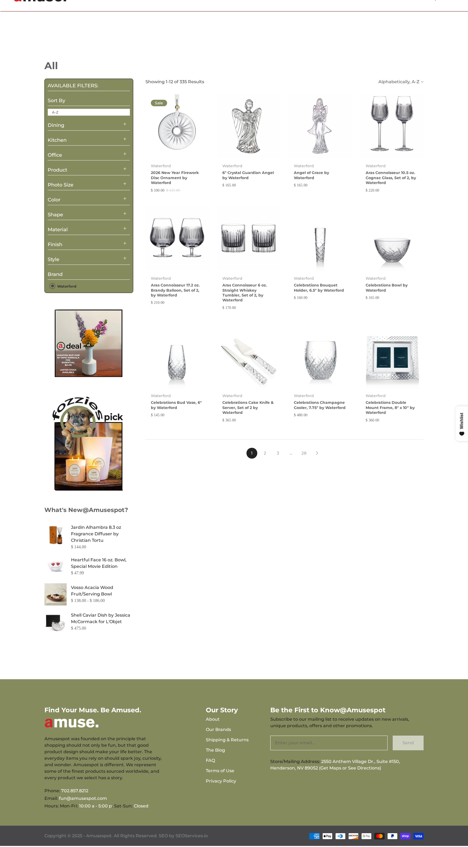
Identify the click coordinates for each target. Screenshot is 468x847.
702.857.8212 (74, 790)
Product (57, 170)
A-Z (55, 112)
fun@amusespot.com (83, 798)
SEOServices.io (192, 835)
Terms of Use (220, 770)
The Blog (215, 750)
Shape (55, 215)
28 (304, 453)
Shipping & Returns (227, 739)
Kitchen (57, 140)
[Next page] (316, 453)
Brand (55, 274)
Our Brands (218, 729)
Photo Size (60, 185)
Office (55, 155)
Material (58, 230)
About (213, 719)
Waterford (66, 286)
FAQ (210, 760)
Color (54, 200)
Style (53, 259)
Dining (56, 125)
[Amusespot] (88, 343)
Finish (55, 244)
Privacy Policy (221, 781)
